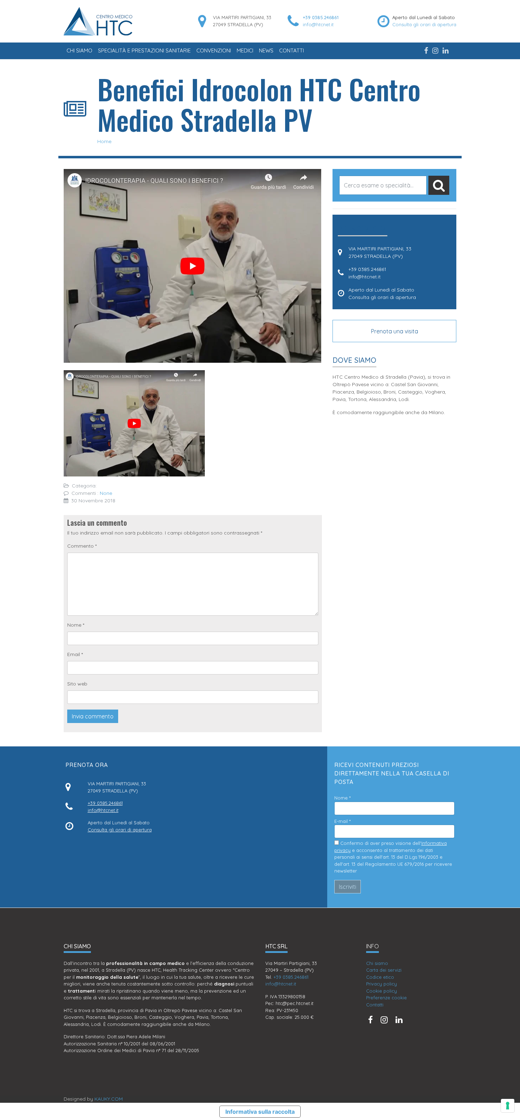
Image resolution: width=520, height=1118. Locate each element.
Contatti (291, 50)
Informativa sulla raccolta (260, 1111)
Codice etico (380, 977)
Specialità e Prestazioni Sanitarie (144, 50)
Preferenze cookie (386, 997)
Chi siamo (79, 50)
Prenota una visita (394, 331)
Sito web (77, 684)
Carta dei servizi (383, 970)
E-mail (342, 821)
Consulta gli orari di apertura (424, 24)
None (106, 493)
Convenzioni (213, 50)
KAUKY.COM (108, 1099)
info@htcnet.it (318, 24)
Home (104, 141)
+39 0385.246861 (321, 17)
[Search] (438, 185)
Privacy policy (381, 984)
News (266, 50)
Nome (75, 625)
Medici (245, 50)
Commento (82, 546)
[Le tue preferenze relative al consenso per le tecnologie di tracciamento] (507, 1105)
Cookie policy (381, 991)
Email (75, 654)
